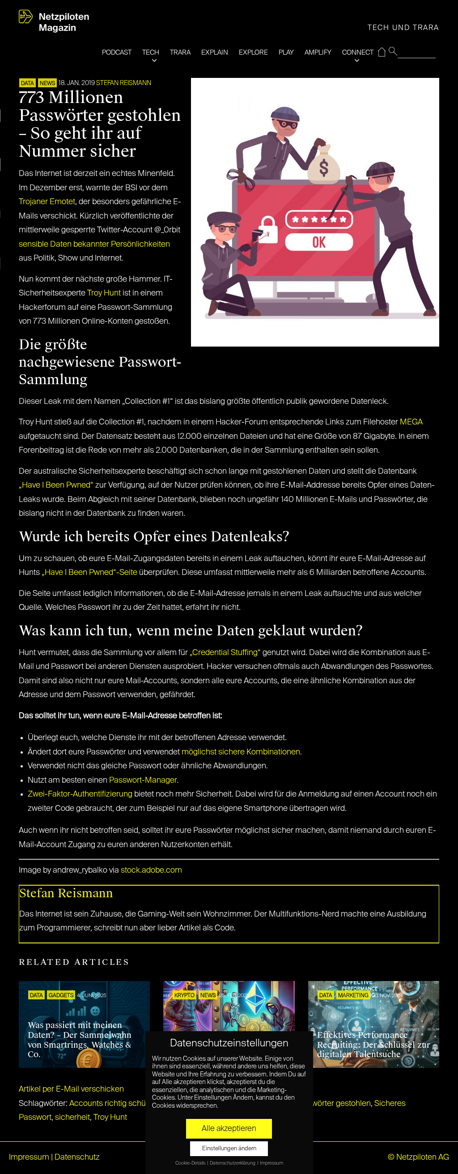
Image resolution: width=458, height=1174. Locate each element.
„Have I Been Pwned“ (56, 485)
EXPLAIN (214, 52)
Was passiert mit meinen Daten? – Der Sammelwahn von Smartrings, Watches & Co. (79, 1040)
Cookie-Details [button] (190, 1163)
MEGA (411, 422)
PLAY (286, 52)
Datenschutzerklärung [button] (233, 1163)
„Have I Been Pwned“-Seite (89, 573)
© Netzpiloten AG (418, 1157)
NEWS (47, 83)
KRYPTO (184, 995)
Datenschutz (77, 1157)
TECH (150, 52)
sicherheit (72, 1118)
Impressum (29, 1157)
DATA (27, 83)
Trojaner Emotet (47, 202)
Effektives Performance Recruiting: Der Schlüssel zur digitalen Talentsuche (373, 1045)
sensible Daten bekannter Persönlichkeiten (94, 244)
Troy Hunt (104, 293)
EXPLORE (253, 52)
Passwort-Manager (143, 780)
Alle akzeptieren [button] (229, 1129)
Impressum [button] (271, 1163)
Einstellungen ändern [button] (229, 1149)
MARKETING (353, 995)
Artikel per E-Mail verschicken (71, 1089)
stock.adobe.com (150, 870)
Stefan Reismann (123, 83)
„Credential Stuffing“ (225, 653)
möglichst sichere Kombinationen (241, 752)
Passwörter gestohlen (332, 1104)
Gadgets (61, 995)
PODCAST (116, 52)
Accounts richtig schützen (115, 1104)
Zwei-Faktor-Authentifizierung (80, 794)
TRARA (180, 52)
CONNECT (357, 52)
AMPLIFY (318, 52)
